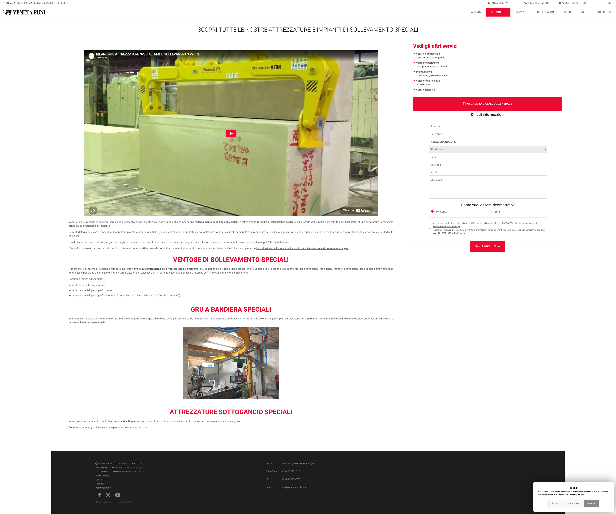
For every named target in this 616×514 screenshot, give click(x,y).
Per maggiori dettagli (574, 494)
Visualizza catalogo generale (489, 104)
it (597, 3)
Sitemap (99, 483)
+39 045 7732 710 (538, 3)
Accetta (591, 503)
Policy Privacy (102, 475)
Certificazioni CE (425, 90)
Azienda (476, 12)
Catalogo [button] (604, 12)
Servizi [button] (520, 12)
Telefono (441, 212)
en (609, 3)
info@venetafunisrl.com (294, 487)
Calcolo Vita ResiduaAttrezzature (428, 83)
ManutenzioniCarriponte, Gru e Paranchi (432, 74)
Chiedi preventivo (574, 3)
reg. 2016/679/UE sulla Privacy (449, 233)
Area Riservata (501, 3)
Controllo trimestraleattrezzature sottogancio (430, 56)
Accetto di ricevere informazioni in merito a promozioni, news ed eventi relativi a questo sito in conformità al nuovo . (489, 231)
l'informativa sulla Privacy (446, 226)
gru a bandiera (156, 319)
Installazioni (545, 12)
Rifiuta (555, 503)
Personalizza (573, 503)
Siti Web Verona (103, 502)
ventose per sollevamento (183, 269)
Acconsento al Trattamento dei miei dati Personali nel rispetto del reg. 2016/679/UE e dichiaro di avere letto (486, 225)
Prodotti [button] (497, 12)
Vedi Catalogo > (103, 487)
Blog (567, 12)
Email (498, 212)
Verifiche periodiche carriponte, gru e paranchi (431, 65)
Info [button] (583, 12)
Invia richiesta (487, 246)
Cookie (98, 479)
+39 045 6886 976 (291, 479)
